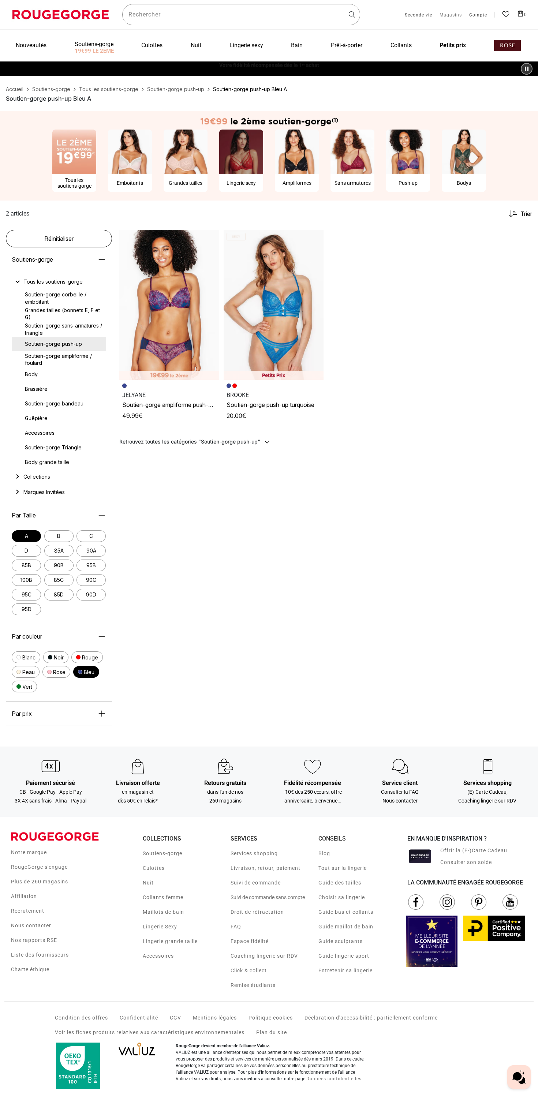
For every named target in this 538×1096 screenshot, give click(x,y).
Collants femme (163, 897)
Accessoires (158, 956)
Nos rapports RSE (34, 940)
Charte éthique (30, 969)
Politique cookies (271, 1018)
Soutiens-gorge (32, 259)
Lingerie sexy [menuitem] (246, 45)
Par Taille (24, 515)
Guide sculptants (340, 941)
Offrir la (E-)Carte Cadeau (473, 850)
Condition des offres (81, 1018)
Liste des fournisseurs (40, 955)
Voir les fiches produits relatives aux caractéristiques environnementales (149, 1032)
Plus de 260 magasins (39, 881)
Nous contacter (31, 925)
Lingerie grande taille (170, 941)
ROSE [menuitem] (507, 45)
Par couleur (27, 636)
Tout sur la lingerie (342, 868)
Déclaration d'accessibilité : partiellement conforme (371, 1018)
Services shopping (254, 853)
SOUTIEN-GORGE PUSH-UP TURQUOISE (270, 404)
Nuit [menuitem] (196, 45)
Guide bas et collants (345, 912)
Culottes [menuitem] (151, 45)
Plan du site (271, 1032)
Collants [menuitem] (401, 45)
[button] (26, 657)
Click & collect (249, 970)
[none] (59, 281)
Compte (478, 15)
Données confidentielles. (334, 1078)
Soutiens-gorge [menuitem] (94, 44)
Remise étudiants (253, 985)
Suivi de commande (256, 883)
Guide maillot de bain (345, 926)
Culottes (154, 868)
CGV (175, 1018)
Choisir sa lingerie (341, 897)
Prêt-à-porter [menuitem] (346, 45)
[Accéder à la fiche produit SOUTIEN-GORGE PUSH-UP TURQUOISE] (274, 305)
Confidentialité (139, 1018)
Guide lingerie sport (343, 956)
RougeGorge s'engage (39, 867)
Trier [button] (526, 214)
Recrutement (27, 911)
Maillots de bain (163, 912)
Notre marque (29, 852)
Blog (324, 853)
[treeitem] (53, 281)
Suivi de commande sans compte (268, 897)
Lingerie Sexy (160, 926)
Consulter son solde (466, 862)
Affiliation (24, 896)
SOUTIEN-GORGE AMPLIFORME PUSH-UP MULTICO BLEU (185, 404)
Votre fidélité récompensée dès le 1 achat (269, 65)
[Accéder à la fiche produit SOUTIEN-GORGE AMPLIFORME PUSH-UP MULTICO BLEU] (169, 305)
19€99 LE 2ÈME (94, 51)
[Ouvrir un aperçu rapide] (210, 238)
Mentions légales (215, 1018)
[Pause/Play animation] (527, 69)
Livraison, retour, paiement (265, 868)
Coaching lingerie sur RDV (264, 956)
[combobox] (241, 14)
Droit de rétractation (257, 912)
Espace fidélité (250, 941)
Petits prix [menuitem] (453, 45)
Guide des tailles (339, 883)
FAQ (236, 926)
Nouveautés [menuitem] (31, 45)
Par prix (22, 713)
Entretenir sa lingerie (345, 970)
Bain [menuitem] (297, 45)
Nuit (148, 883)
